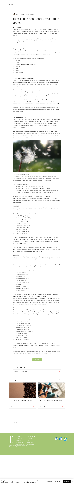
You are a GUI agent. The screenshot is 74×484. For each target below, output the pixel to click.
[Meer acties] (60, 14)
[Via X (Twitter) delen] (17, 367)
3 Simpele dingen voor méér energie (51, 400)
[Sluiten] (72, 481)
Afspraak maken (30, 444)
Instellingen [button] (49, 481)
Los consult (29, 438)
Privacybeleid (33, 482)
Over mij (29, 440)
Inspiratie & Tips (30, 442)
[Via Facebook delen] (14, 367)
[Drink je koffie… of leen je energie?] (22, 390)
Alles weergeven (62, 379)
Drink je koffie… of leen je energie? (21, 400)
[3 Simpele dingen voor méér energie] (51, 390)
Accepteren (66, 481)
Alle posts (11, 4)
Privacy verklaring (12, 446)
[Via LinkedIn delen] (21, 367)
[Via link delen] (24, 367)
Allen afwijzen (58, 481)
